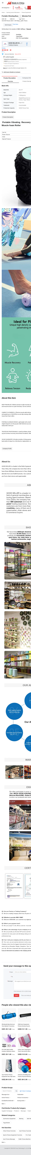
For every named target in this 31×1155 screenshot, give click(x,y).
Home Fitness (5, 1097)
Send (16, 995)
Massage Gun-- (6, 1094)
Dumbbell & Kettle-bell (7, 1100)
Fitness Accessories (22, 1097)
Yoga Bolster (6, 1122)
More (3, 1142)
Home (3, 12)
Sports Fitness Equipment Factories (12, 1135)
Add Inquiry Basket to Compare (12, 72)
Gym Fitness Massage (9, 1139)
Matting (21, 1118)
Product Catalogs (26, 1091)
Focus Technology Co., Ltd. (22, 1148)
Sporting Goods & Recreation (13, 12)
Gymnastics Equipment (9, 1118)
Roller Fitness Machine (24, 1139)
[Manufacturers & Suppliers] (15, 3)
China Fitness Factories (9, 1131)
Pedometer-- (20, 1094)
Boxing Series (21, 1100)
